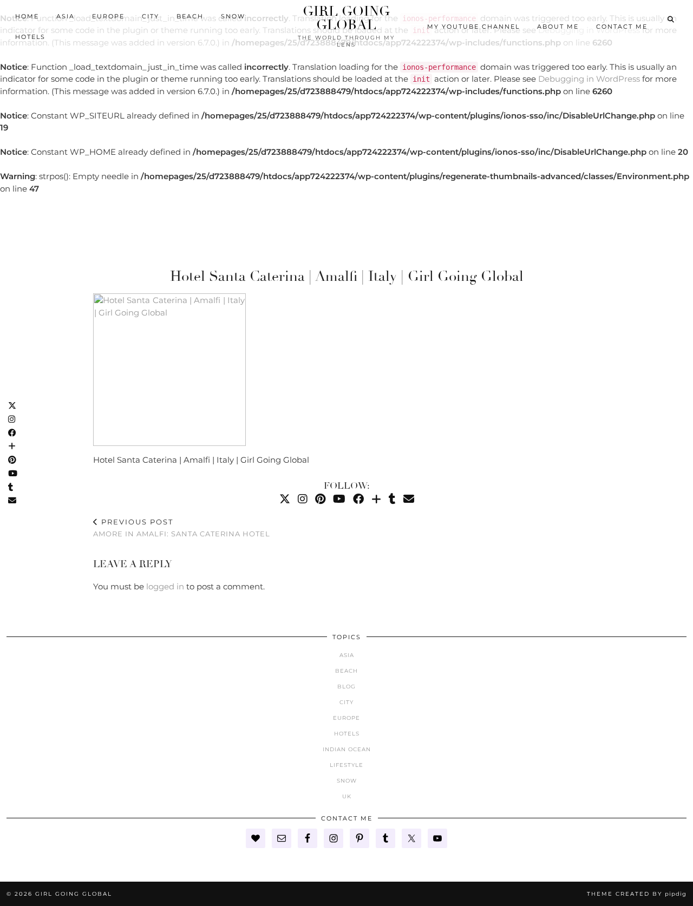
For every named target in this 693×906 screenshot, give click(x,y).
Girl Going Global (346, 17)
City (150, 16)
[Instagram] (303, 499)
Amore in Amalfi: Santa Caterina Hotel (181, 528)
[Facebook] (358, 499)
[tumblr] (392, 499)
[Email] (408, 499)
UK (346, 796)
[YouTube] (339, 499)
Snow (233, 16)
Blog (346, 686)
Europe (108, 16)
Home (27, 16)
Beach (190, 16)
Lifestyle (346, 765)
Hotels (30, 37)
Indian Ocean (347, 749)
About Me (558, 26)
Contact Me (622, 26)
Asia (65, 16)
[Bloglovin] (376, 499)
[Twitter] (284, 499)
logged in (165, 586)
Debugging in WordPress (589, 79)
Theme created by (637, 893)
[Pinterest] (320, 499)
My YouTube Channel (473, 26)
